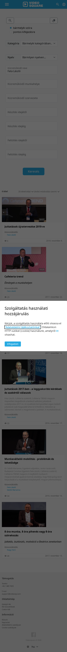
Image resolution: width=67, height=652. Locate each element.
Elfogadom (12, 343)
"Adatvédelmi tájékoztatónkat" (23, 327)
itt (57, 331)
